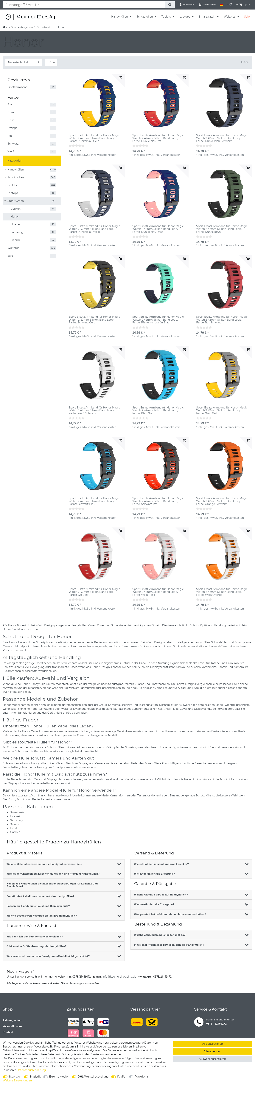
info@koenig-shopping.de (119, 976)
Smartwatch (207, 16)
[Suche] (170, 4)
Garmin (15, 832)
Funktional (142, 1076)
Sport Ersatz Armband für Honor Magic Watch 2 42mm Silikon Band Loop (94, 138)
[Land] (221, 4)
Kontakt (8, 1032)
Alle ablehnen (212, 1051)
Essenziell (15, 1076)
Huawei (15, 816)
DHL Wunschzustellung (93, 1076)
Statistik (35, 1076)
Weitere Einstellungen (17, 1080)
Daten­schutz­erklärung (31, 1070)
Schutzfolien (144, 16)
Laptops (185, 16)
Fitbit (13, 828)
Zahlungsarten (12, 1020)
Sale (247, 16)
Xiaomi (14, 824)
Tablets (166, 16)
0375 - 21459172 (216, 1023)
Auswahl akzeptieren (212, 1059)
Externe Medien (59, 1076)
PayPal (121, 1076)
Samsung (16, 820)
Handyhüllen (119, 16)
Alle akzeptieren (212, 1043)
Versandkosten (12, 1026)
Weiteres (230, 16)
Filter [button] (244, 62)
